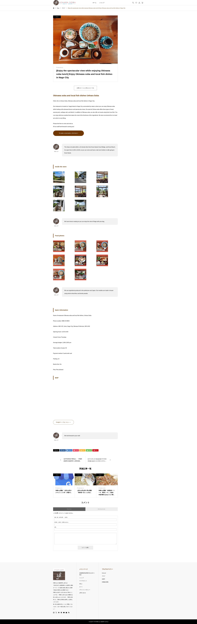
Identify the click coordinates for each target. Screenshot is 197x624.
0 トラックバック (101, 509)
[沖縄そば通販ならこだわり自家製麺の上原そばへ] (64, 2)
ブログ (57, 16)
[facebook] (58, 612)
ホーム (94, 2)
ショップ (101, 2)
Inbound (104, 573)
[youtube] (64, 612)
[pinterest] (61, 612)
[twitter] (56, 612)
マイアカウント (83, 580)
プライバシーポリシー (84, 589)
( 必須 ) (60, 517)
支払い (81, 583)
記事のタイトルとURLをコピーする (85, 88)
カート (81, 586)
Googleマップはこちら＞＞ (63, 422)
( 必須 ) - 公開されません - (61, 522)
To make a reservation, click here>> (68, 133)
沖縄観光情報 (105, 582)
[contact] (66, 612)
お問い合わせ (82, 592)
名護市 (103, 579)
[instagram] (53, 612)
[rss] (68, 612)
